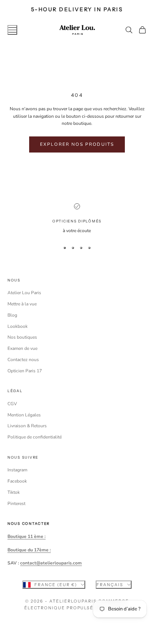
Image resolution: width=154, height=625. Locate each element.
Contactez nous (23, 360)
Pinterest (16, 504)
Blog (12, 315)
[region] (77, 219)
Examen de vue (22, 348)
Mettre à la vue (22, 304)
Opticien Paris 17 (24, 371)
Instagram (17, 470)
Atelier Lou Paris (24, 293)
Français (109, 584)
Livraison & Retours (27, 426)
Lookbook (17, 326)
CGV (12, 404)
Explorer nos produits (77, 144)
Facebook (17, 481)
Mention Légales (24, 415)
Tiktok (13, 492)
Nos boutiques (22, 337)
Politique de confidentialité (34, 437)
